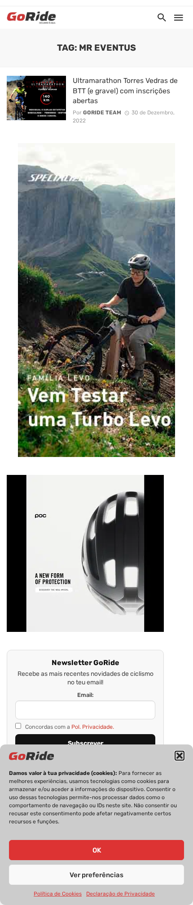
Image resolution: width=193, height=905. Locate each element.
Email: (85, 695)
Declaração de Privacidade (120, 894)
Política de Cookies (58, 894)
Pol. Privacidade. (92, 726)
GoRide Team (102, 112)
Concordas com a (69, 726)
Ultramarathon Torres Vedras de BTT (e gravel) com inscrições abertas (125, 90)
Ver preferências (96, 875)
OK (96, 850)
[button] (179, 755)
